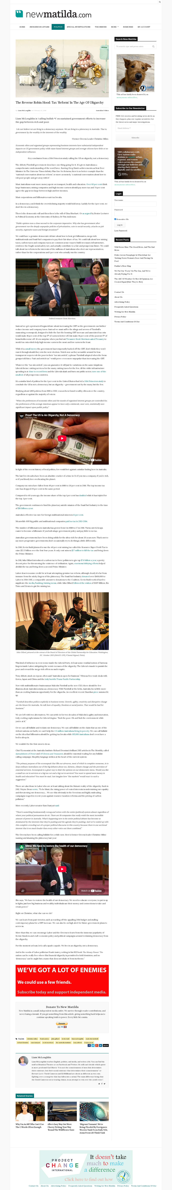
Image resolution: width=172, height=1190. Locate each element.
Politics (58, 27)
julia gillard (55, 1039)
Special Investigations (78, 27)
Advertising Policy (122, 302)
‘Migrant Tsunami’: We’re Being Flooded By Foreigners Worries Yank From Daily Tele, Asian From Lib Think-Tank (94, 1128)
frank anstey (44, 1039)
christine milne (32, 1039)
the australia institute (63, 1043)
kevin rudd (65, 1039)
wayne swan (88, 1043)
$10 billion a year (25, 508)
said (57, 805)
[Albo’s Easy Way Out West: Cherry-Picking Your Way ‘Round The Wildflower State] (62, 1111)
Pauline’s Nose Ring (122, 266)
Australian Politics (102, 110)
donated (86, 576)
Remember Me (122, 219)
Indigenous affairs (39, 27)
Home (22, 27)
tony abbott (78, 1043)
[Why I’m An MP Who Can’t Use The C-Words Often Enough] (30, 1111)
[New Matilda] (53, 14)
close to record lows (38, 371)
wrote (35, 789)
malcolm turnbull (92, 1039)
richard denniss (22, 1043)
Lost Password (120, 231)
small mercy (31, 349)
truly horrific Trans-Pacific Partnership (62, 679)
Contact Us (119, 292)
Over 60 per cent (94, 184)
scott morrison (48, 1043)
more (105, 1045)
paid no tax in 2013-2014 (76, 521)
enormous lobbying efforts (86, 563)
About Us (118, 297)
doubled (82, 495)
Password (118, 210)
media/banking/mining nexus (42, 583)
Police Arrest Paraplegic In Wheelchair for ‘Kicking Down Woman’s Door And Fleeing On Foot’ (133, 258)
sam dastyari (35, 1043)
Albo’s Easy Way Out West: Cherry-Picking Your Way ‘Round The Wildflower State (61, 1127)
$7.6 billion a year (88, 560)
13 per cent (78, 515)
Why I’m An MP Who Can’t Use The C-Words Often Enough (30, 1125)
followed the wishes (82, 583)
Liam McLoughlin (24, 110)
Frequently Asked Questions (126, 307)
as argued (86, 213)
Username (118, 200)
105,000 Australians (80, 734)
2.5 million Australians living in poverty (72, 731)
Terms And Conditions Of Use (127, 321)
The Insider (101, 27)
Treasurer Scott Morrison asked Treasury (85, 339)
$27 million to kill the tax (83, 550)
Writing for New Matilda (124, 312)
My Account (144, 27)
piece (96, 692)
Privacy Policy (120, 317)
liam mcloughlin (77, 1039)
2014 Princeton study (93, 381)
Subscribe (128, 27)
